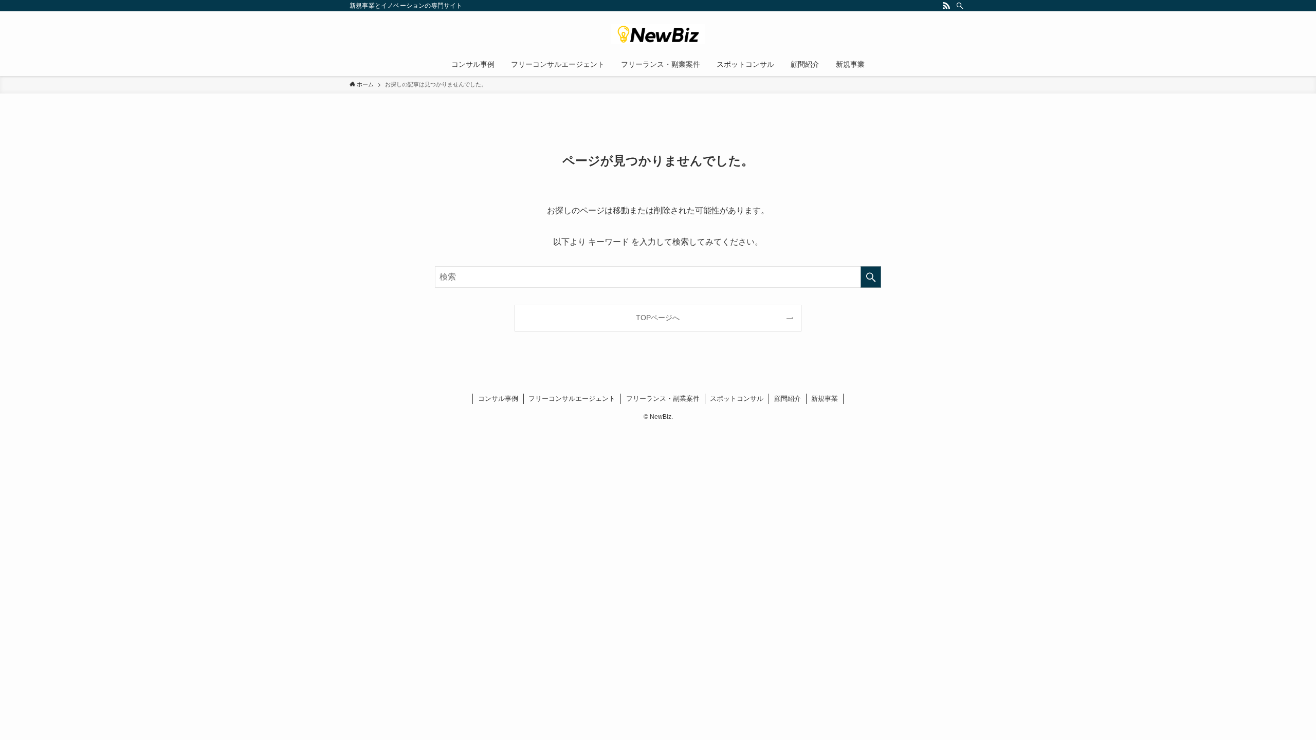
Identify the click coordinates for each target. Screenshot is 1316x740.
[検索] (959, 5)
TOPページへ (658, 317)
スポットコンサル (736, 398)
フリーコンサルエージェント (571, 398)
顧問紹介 (787, 398)
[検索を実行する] (871, 277)
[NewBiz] (658, 34)
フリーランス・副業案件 (663, 398)
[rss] (946, 5)
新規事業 (824, 398)
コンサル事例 (498, 398)
